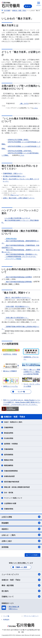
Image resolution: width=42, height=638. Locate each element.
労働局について (8, 596)
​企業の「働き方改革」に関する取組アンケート (19, 198)
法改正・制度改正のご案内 (13, 422)
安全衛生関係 (8, 438)
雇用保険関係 (8, 454)
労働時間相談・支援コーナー (13, 173)
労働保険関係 (8, 449)
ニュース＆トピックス (10, 574)
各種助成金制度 (9, 476)
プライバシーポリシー (31, 616)
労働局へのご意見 (21, 567)
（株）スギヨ (23, 103)
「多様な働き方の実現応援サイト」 (17, 317)
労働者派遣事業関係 (11, 471)
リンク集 (6, 616)
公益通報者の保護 (10, 503)
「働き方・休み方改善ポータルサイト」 (17, 297)
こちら (35, 108)
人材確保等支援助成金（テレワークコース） (20, 256)
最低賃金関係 (8, 433)
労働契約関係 (8, 509)
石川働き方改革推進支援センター (14, 176)
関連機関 (5, 523)
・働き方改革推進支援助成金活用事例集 (18, 282)
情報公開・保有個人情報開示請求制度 (17, 487)
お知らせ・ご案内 (8, 535)
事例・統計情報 (8, 585)
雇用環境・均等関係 (11, 444)
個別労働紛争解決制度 (11, 482)
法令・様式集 (8, 492)
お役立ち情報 (7, 517)
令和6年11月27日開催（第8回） (18, 139)
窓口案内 (5, 591)
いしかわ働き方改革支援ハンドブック (17, 218)
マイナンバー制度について (13, 498)
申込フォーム (14, 195)
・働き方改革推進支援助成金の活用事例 (18, 277)
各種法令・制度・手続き (11, 580)
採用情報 (5, 547)
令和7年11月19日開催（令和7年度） (20, 151)
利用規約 (6, 619)
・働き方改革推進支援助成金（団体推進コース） (21, 254)
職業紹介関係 (8, 460)
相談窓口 (5, 529)
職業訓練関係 (8, 465)
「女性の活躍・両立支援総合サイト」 (17, 306)
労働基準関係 (8, 427)
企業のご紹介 (7, 541)
